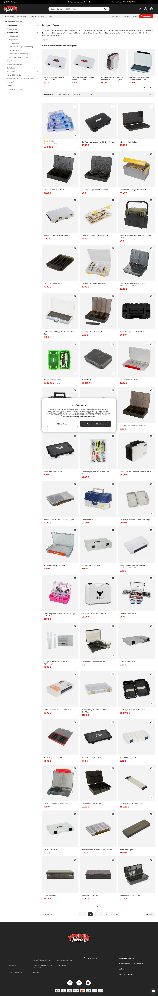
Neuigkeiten (116, 16)
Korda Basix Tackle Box (90, 895)
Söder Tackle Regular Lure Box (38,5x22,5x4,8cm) (83, 79)
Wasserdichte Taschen (15, 64)
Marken (126, 16)
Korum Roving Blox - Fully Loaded (132, 332)
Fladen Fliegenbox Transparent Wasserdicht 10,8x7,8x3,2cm (112, 79)
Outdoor (51, 16)
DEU (11, 2)
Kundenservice (92, 958)
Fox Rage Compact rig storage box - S (57, 804)
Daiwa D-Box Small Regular (53, 472)
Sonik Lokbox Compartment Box (93, 662)
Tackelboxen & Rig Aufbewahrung (21, 47)
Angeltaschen (12, 29)
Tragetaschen (12, 61)
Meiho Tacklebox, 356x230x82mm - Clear (59, 710)
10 (117, 914)
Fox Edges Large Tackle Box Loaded (95, 190)
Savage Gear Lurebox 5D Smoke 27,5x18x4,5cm (55, 663)
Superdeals (147, 16)
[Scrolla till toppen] (98, 906)
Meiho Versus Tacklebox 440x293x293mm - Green (136, 237)
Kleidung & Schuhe (37, 16)
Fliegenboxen (14, 50)
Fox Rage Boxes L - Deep (91, 565)
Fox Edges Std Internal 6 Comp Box (132, 426)
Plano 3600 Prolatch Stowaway (131, 758)
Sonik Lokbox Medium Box (91, 804)
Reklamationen (62, 965)
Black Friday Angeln (126, 974)
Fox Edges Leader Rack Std (53, 284)
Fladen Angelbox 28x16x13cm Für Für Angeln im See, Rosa (60, 615)
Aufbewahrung (17, 21)
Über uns (36, 972)
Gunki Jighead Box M (127, 662)
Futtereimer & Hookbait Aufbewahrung (20, 78)
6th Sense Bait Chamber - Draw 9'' (94, 614)
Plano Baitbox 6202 (89, 520)
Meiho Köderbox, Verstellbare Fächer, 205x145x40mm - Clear (133, 567)
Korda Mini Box (87, 380)
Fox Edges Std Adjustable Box (92, 332)
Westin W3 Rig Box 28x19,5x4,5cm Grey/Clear (94, 711)
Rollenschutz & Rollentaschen (17, 57)
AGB (10, 960)
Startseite (8, 21)
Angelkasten (13, 39)
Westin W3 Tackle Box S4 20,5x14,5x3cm (97, 850)
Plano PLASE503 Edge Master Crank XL (134, 190)
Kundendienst (117, 2)
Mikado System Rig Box (128, 142)
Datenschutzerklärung (64, 960)
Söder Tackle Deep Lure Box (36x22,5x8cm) (54, 79)
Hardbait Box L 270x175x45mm (93, 284)
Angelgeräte (9, 16)
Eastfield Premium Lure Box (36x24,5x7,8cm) (98, 142)
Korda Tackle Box (50, 895)
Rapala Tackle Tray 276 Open (54, 565)
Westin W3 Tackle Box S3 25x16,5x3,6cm (59, 520)
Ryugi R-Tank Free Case (52, 380)
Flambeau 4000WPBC (128, 614)
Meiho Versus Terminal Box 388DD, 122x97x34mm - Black (132, 285)
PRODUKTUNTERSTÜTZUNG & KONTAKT (43, 966)
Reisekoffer (11, 82)
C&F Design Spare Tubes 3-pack (131, 804)
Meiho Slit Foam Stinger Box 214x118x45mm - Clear (60, 333)
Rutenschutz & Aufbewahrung (17, 54)
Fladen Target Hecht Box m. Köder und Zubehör (95, 473)
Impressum (12, 965)
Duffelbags (11, 68)
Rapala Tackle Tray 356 (128, 380)
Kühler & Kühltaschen (14, 75)
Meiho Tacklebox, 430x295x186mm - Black (135, 472)
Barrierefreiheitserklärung (41, 960)
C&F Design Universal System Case (132, 710)
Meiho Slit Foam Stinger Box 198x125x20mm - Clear (139, 79)
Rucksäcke (11, 71)
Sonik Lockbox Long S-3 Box (130, 895)
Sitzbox (9, 86)
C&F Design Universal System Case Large (135, 520)
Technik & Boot (22, 16)
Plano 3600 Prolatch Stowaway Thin (95, 235)
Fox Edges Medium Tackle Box (54, 190)
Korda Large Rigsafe (127, 850)
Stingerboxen (14, 43)
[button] (138, 2)
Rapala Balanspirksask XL (53, 758)
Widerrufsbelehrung (15, 972)
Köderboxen (13, 36)
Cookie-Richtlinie (89, 416)
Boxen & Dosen (12, 32)
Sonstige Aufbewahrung (15, 89)
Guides (135, 16)
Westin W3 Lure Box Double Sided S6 (57, 235)
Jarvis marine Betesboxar (53, 144)
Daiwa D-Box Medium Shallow (92, 758)
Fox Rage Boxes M (50, 850)
